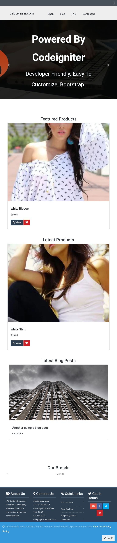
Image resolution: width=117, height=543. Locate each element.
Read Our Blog (67, 509)
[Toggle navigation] (114, 3)
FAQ (74, 14)
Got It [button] (109, 538)
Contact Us (89, 14)
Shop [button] (51, 14)
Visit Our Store (67, 502)
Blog (62, 14)
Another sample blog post (30, 428)
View (18, 222)
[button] (9, 65)
